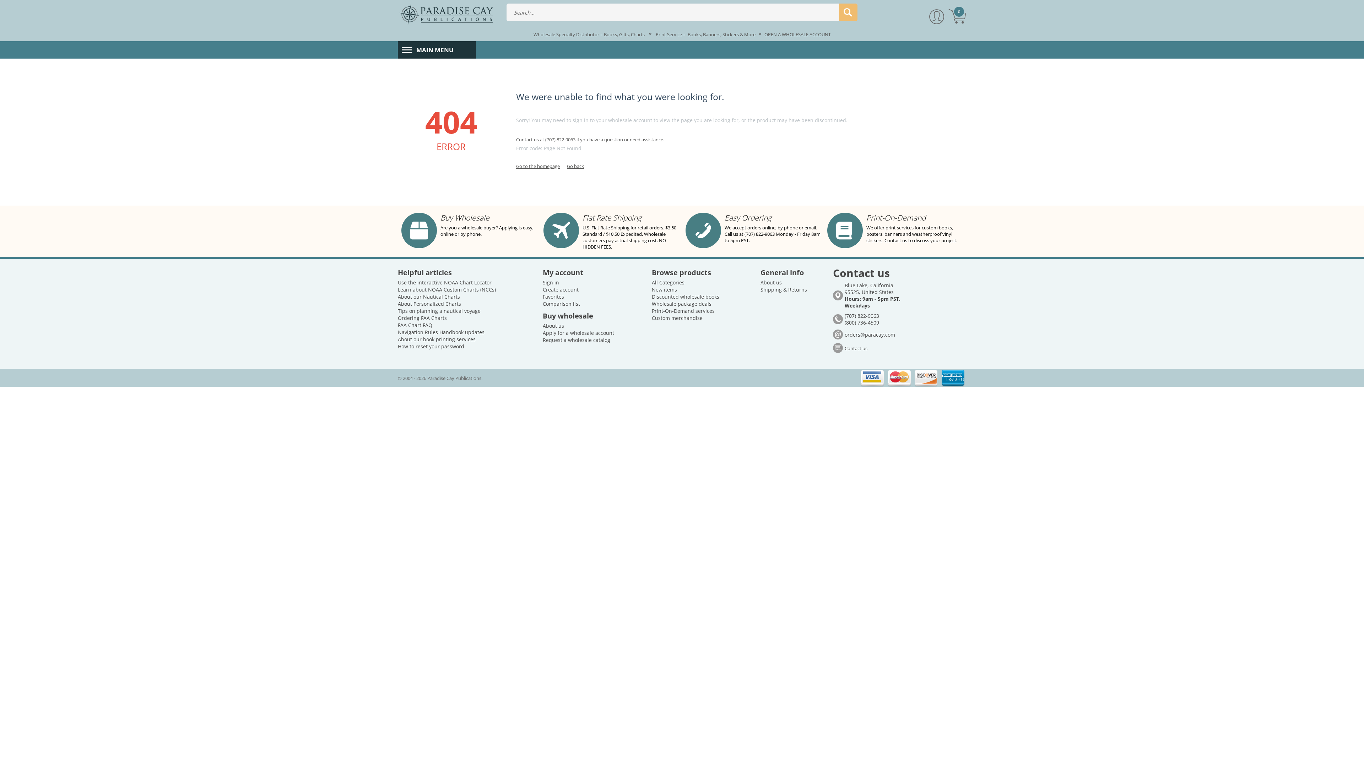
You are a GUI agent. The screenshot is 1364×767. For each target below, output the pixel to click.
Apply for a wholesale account (578, 333)
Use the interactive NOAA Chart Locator (445, 282)
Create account (561, 289)
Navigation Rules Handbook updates (441, 332)
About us (553, 325)
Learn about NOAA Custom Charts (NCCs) (447, 289)
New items (664, 289)
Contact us (856, 348)
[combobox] (682, 12)
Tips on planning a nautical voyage (439, 311)
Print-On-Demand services (683, 311)
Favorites (553, 296)
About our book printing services (437, 339)
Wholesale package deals (681, 303)
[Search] (848, 12)
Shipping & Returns (784, 289)
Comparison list (561, 303)
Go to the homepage (538, 166)
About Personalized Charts (429, 303)
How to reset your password (431, 346)
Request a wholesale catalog (576, 340)
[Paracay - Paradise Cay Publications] (446, 14)
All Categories (668, 282)
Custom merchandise (677, 318)
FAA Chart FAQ (415, 325)
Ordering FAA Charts (422, 318)
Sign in (551, 282)
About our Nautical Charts (429, 296)
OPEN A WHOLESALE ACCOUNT (797, 34)
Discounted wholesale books (685, 296)
